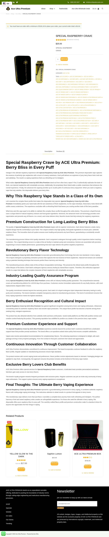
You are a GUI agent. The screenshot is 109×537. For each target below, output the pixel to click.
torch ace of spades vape (64, 136)
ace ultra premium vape (64, 120)
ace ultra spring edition (81, 120)
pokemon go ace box (62, 133)
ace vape (95, 120)
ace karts (93, 87)
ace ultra (98, 102)
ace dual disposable (62, 87)
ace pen (58, 102)
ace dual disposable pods (79, 87)
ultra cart (78, 136)
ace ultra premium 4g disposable (67, 110)
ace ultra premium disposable (90, 110)
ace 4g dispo (88, 76)
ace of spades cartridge (79, 92)
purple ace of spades (78, 133)
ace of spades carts (62, 94)
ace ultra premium (79, 107)
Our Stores (9, 520)
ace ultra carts (73, 105)
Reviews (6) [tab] (60, 151)
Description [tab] (48, 151)
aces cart (84, 123)
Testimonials (63, 9)
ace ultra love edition (63, 107)
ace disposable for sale (76, 84)
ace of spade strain (81, 89)
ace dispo (88, 81)
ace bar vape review (86, 79)
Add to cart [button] (21, 468)
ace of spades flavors (79, 94)
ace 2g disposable (76, 76)
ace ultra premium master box (66, 118)
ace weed (76, 123)
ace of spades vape (89, 100)
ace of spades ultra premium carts (89, 97)
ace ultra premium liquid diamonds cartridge (71, 115)
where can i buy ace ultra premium (90, 139)
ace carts (79, 81)
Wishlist (8, 512)
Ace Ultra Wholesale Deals (81, 9)
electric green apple (80, 131)
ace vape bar (60, 123)
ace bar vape (74, 79)
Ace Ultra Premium (20, 8)
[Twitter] (17, 2)
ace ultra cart (61, 105)
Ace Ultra (66, 73)
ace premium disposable (85, 102)
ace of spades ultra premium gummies (68, 100)
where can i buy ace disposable (66, 139)
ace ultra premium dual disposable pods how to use (73, 113)
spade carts (92, 133)
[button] (62, 64)
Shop (51, 9)
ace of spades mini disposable (66, 97)
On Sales (9, 516)
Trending (9, 523)
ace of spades (94, 89)
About (43, 9)
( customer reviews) (73, 39)
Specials (9, 508)
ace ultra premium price (86, 118)
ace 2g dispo (64, 76)
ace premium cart (69, 102)
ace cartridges (69, 81)
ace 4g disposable (62, 79)
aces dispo (59, 126)
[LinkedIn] (13, 2)
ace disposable (61, 84)
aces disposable (70, 126)
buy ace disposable (81, 128)
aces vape (94, 126)
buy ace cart (69, 128)
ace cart (59, 81)
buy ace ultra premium (63, 131)
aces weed (59, 128)
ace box (97, 79)
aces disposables (83, 126)
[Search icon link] (102, 8)
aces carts (93, 123)
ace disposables (91, 84)
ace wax (68, 123)
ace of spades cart (62, 92)
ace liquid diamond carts (64, 89)
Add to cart (64, 59)
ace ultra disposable (87, 105)
